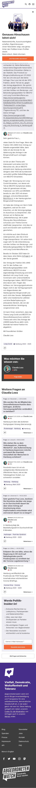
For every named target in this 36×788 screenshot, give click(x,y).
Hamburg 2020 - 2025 (23, 344)
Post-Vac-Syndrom (19, 534)
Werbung (7, 482)
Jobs (21, 733)
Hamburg (17, 428)
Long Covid (8, 344)
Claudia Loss (27, 133)
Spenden (5, 733)
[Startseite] (8, 4)
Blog (3, 729)
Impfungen (7, 534)
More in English (8, 752)
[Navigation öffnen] (33, 4)
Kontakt (22, 737)
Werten (7, 716)
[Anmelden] (29, 4)
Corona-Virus (8, 585)
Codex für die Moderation (15, 711)
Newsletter (23, 729)
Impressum (6, 741)
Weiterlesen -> (27, 432)
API (3, 745)
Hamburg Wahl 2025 (13, 484)
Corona (17, 585)
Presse (4, 737)
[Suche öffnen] (26, 4)
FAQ (20, 745)
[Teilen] (4, 347)
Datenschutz (24, 741)
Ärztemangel (8, 428)
